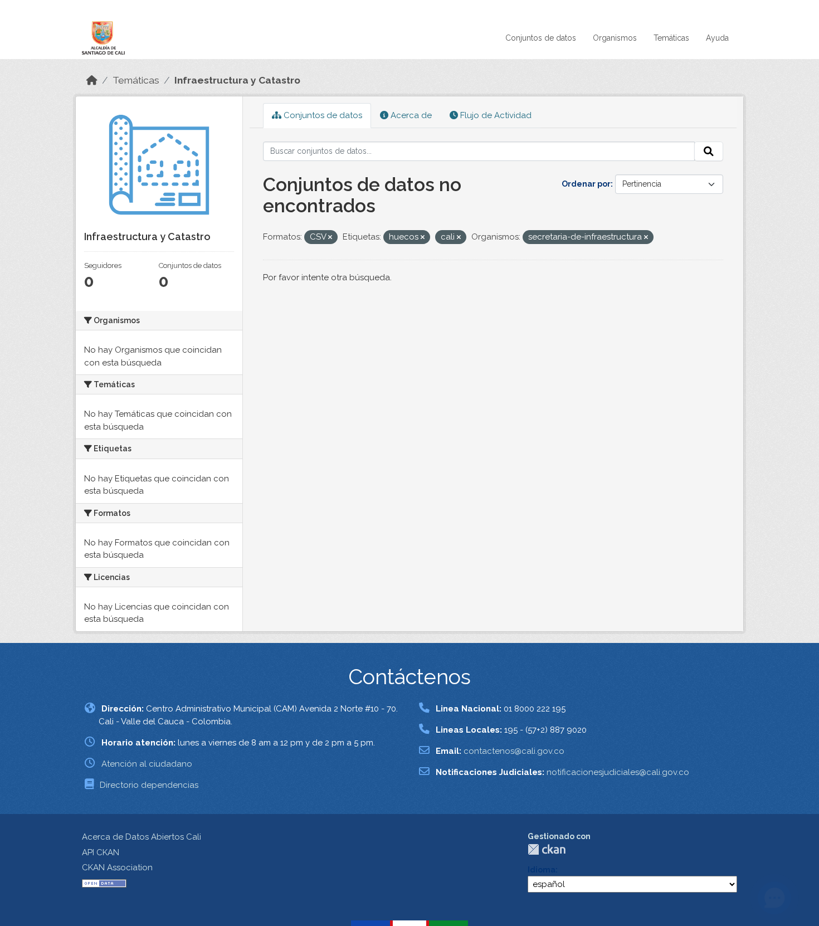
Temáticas (671, 37)
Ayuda (717, 37)
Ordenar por (586, 183)
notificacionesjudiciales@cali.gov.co (618, 772)
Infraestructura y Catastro (237, 80)
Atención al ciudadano (146, 764)
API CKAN (100, 852)
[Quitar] (330, 237)
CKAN (547, 849)
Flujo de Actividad (495, 115)
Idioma (541, 869)
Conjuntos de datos (540, 37)
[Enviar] (708, 152)
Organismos (615, 37)
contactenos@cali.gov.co (514, 751)
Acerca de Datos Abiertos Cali (141, 837)
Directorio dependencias (149, 785)
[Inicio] (92, 80)
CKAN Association (117, 867)
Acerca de (410, 115)
